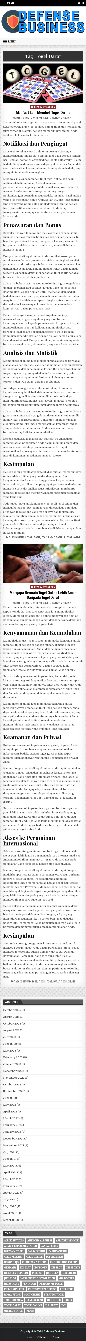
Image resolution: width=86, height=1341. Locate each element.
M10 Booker (66, 1278)
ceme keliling (13, 1256)
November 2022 (13, 1077)
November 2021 (13, 1145)
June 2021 (9, 1158)
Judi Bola (52, 1273)
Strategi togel (54, 1294)
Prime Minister (14, 1289)
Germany (10, 1267)
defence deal (54, 1256)
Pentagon (29, 1283)
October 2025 (12, 1010)
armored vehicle (67, 1240)
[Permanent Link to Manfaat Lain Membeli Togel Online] (43, 83)
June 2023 (10, 1043)
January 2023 (12, 1064)
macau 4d (29, 151)
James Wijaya (22, 118)
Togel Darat (48, 537)
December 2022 (13, 1070)
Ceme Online (34, 1256)
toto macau (42, 122)
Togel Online (73, 537)
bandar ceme (49, 1245)
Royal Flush (12, 1294)
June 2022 (10, 1097)
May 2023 (9, 1050)
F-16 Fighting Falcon (64, 1262)
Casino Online (57, 1251)
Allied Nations (14, 1240)
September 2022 (14, 1091)
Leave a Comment (64, 118)
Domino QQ (11, 1262)
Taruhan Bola (13, 1300)
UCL (63, 1305)
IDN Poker (40, 1267)
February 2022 (13, 1124)
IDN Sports (73, 1267)
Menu (10, 3)
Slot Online (32, 1294)
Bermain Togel (25, 537)
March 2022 (11, 1118)
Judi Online (69, 1273)
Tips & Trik (54, 1300)
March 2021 (10, 1179)
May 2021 (9, 1165)
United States (13, 1310)
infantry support (16, 1273)
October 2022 (12, 1084)
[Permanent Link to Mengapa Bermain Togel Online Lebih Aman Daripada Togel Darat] (43, 563)
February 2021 (12, 1186)
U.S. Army (51, 1305)
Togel (37, 537)
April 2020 (10, 1213)
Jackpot (37, 1273)
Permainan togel (51, 1283)
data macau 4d (33, 615)
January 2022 (12, 1131)
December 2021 (13, 1138)
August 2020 (11, 1192)
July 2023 (9, 1037)
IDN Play (25, 1267)
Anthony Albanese (39, 1240)
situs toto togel (34, 640)
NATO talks (11, 1283)
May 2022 (9, 1104)
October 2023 (12, 1023)
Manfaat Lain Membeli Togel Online (43, 112)
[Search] (83, 3)
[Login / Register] (78, 3)
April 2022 (10, 1111)
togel (69, 369)
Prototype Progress (42, 1289)
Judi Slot (10, 1278)
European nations (34, 1262)
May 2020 (9, 1206)
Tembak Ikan (34, 1300)
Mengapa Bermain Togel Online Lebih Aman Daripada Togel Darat (43, 595)
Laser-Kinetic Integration (37, 1278)
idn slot (56, 1267)
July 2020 (9, 1199)
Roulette (66, 1289)
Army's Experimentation (20, 1245)
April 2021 (10, 1172)
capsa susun (36, 1251)
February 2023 (13, 1057)
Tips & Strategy (44, 106)
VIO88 (30, 1310)
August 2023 (11, 1030)
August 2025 (11, 1016)
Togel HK (60, 537)
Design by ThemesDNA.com (42, 1337)
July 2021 (9, 1152)
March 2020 (11, 1219)
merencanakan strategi (53, 724)
